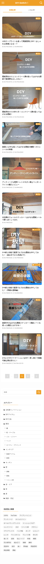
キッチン (9, 462)
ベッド (8, 441)
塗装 (12, 539)
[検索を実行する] (38, 392)
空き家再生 (7, 542)
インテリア (10, 449)
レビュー (36, 531)
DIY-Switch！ (22, 3)
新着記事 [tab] (12, 10)
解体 (30, 542)
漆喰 (7, 471)
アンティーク (8, 519)
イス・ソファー (11, 436)
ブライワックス (9, 531)
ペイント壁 (10, 480)
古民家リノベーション (14, 410)
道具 (13, 546)
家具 (7, 424)
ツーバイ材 (25, 527)
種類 (34, 539)
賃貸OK (6, 546)
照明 (7, 458)
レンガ (6, 535)
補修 (24, 542)
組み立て (17, 542)
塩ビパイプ (20, 539)
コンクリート (8, 527)
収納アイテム (10, 454)
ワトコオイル (15, 535)
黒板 (14, 550)
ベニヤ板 (20, 531)
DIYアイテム (10, 414)
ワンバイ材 (26, 535)
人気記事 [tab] (31, 10)
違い (19, 546)
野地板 (25, 546)
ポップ (28, 531)
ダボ (17, 527)
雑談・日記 (10, 498)
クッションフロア (29, 523)
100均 (6, 515)
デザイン (35, 527)
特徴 (28, 539)
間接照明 (34, 546)
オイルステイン (21, 519)
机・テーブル (10, 432)
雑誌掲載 (7, 550)
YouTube (14, 515)
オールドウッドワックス (12, 523)
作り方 (35, 535)
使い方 (6, 539)
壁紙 (7, 476)
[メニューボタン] (3, 3)
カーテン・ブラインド (13, 445)
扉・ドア (9, 484)
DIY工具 (8, 419)
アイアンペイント (25, 515)
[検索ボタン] (41, 3)
